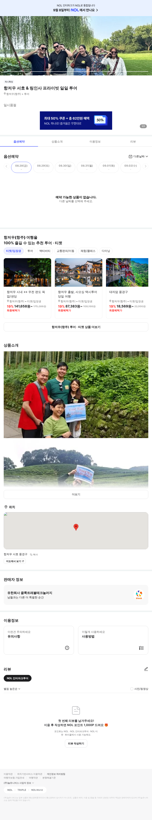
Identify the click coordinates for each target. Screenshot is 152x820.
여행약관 (33, 777)
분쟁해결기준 (49, 777)
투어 (30, 251)
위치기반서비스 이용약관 (29, 774)
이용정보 (95, 141)
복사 (35, 554)
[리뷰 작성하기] (146, 669)
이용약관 (8, 774)
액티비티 (44, 251)
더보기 (76, 494)
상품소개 (57, 141)
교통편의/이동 (65, 251)
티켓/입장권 (13, 251)
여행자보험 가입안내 (14, 777)
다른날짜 (139, 156)
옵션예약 (19, 141)
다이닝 (106, 251)
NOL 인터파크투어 (17, 678)
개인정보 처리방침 (56, 774)
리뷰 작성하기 (76, 743)
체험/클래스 (88, 251)
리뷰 (133, 141)
